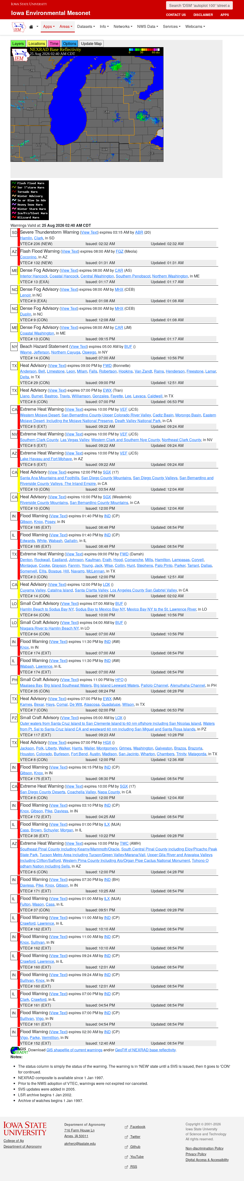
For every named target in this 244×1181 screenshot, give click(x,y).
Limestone (56, 371)
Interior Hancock (34, 276)
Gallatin (70, 540)
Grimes (125, 748)
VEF (123, 409)
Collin (120, 565)
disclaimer (203, 14)
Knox (38, 521)
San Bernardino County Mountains (99, 502)
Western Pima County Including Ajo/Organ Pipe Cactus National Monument (126, 860)
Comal (62, 704)
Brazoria (195, 748)
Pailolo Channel (154, 685)
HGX (107, 742)
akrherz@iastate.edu (80, 1143)
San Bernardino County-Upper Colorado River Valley (106, 415)
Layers (18, 43)
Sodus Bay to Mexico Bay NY (100, 609)
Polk (40, 748)
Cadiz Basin (163, 415)
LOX (106, 584)
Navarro (78, 571)
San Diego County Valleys (155, 477)
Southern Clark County (39, 439)
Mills (149, 559)
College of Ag (14, 1140)
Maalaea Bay (31, 685)
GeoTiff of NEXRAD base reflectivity (145, 1050)
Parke (35, 1037)
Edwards (27, 540)
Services (170, 26)
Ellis (42, 571)
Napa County (109, 792)
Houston (27, 753)
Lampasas (181, 559)
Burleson (61, 753)
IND (107, 516)
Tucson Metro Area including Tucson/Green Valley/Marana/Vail (92, 854)
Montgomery (107, 748)
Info (103, 26)
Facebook (137, 1126)
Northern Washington (170, 276)
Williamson (81, 396)
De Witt (76, 704)
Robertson (108, 371)
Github (134, 1146)
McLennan (95, 571)
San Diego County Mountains (106, 477)
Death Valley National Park (138, 420)
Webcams (193, 26)
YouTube (136, 1156)
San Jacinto (129, 753)
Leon (70, 371)
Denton (26, 559)
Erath (107, 559)
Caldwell (155, 396)
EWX (107, 390)
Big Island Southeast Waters (68, 685)
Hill (66, 571)
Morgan (66, 830)
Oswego (89, 352)
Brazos (180, 748)
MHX (119, 289)
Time (54, 43)
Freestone (195, 371)
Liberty (51, 748)
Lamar (210, 371)
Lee (128, 396)
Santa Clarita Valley (91, 590)
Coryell (198, 559)
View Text (89, 232)
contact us (176, 14)
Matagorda (197, 753)
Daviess (61, 811)
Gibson (26, 521)
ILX (107, 824)
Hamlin (26, 238)
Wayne (26, 352)
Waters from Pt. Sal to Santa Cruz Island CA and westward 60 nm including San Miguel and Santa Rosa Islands (117, 726)
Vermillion (50, 1037)
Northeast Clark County (181, 439)
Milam (82, 371)
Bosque (54, 571)
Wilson (128, 704)
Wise (108, 565)
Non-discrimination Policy (205, 1148)
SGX (107, 472)
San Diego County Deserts (42, 792)
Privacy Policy (196, 1153)
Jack (98, 565)
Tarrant (193, 565)
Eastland (59, 559)
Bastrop (51, 396)
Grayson (59, 565)
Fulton (25, 904)
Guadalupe (111, 704)
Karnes (26, 704)
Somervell (28, 571)
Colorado (44, 753)
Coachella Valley (81, 792)
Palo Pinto (164, 565)
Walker (64, 748)
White (42, 540)
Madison (109, 753)
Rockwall (42, 559)
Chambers (165, 753)
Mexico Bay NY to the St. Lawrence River (161, 609)
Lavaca (139, 396)
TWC (124, 843)
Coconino (28, 257)
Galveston (163, 748)
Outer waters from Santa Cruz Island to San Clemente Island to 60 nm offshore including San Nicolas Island (110, 723)
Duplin (25, 314)
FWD (107, 365)
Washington (143, 748)
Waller (89, 748)
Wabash (55, 540)
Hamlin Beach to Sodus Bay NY (47, 609)
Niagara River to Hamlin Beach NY (49, 628)
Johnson (76, 559)
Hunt (131, 565)
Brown (36, 830)
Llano (25, 396)
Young (87, 565)
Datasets (84, 26)
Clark (38, 238)
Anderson (28, 371)
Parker (179, 565)
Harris (77, 748)
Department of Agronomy (23, 1146)
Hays (50, 704)
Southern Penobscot (133, 276)
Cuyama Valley (33, 590)
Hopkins (126, 371)
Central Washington (97, 276)
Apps (47, 26)
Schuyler (51, 830)
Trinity (181, 753)
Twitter (134, 1136)
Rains (159, 371)
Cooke (44, 565)
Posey (50, 521)
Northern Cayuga (65, 352)
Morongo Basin (188, 415)
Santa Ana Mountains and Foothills (49, 477)
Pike (48, 811)
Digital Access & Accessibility (207, 1159)
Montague (28, 565)
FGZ (119, 251)
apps (224, 14)
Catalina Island (60, 590)
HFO (119, 679)
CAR (119, 270)
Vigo (40, 1018)
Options (69, 43)
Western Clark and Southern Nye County (125, 439)
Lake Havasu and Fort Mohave (46, 458)
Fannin (74, 565)
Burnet (37, 396)
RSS (133, 1166)
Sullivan (38, 942)
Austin (95, 753)
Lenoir (25, 295)
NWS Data (146, 26)
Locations (37, 43)
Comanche (134, 559)
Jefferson (41, 352)
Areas (65, 26)
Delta (24, 377)
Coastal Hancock (64, 276)
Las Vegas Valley (74, 439)
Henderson (175, 371)
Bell (41, 371)
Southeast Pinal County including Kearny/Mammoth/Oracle (69, 849)
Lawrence (44, 666)
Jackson (27, 748)
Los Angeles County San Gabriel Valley (143, 590)
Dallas (206, 565)
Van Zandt (143, 371)
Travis (65, 396)
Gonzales (100, 396)
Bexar (39, 704)
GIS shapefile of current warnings (74, 1050)
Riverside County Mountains (44, 502)
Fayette (117, 396)
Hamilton (162, 559)
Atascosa (92, 704)
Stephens (145, 565)
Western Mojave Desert (40, 415)
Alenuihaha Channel (187, 685)
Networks (122, 26)
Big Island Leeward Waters (116, 685)
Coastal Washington (37, 333)
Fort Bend (79, 753)
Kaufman (93, 559)
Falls (93, 371)
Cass (24, 830)
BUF (128, 346)
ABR (139, 232)
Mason (38, 904)
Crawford (28, 923)
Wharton (148, 753)
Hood (118, 559)
